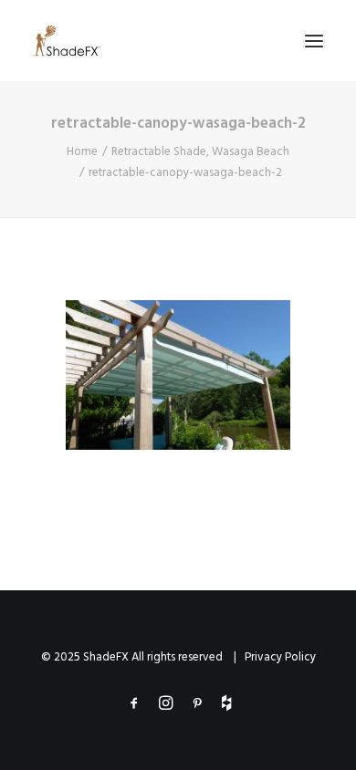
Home (82, 151)
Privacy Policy (280, 657)
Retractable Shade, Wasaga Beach (200, 151)
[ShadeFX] (66, 41)
